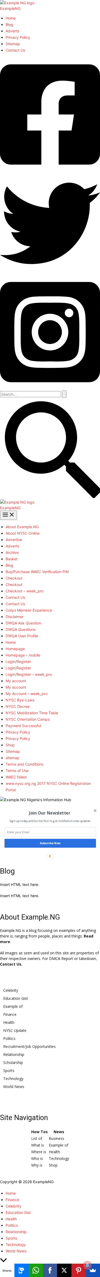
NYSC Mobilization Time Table (32, 713)
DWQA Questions (20, 629)
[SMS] (21, 1270)
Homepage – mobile (23, 655)
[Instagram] (50, 387)
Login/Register (18, 661)
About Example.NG (22, 526)
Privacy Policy (18, 37)
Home (11, 18)
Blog (9, 24)
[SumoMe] (93, 1270)
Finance (10, 1014)
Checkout (14, 578)
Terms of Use (17, 770)
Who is (37, 1158)
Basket (12, 559)
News (59, 1131)
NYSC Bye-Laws (20, 700)
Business (56, 1138)
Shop (10, 745)
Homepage (15, 648)
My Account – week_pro (26, 693)
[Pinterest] (78, 1270)
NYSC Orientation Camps (28, 719)
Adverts (12, 31)
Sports (8, 1070)
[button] (50, 496)
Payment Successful (23, 725)
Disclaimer (14, 616)
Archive (12, 552)
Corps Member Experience (29, 610)
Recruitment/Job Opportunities (29, 1046)
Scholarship (13, 1062)
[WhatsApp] (36, 1270)
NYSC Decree (18, 706)
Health (8, 1022)
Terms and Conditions (24, 764)
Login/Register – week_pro (29, 674)
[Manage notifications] (87, 1265)
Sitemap (13, 43)
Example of (13, 1006)
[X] (64, 1270)
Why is (36, 1165)
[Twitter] (50, 272)
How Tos (39, 1131)
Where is (38, 1151)
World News (13, 1086)
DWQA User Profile (22, 636)
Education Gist (15, 998)
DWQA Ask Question (23, 623)
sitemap (12, 757)
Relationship (13, 1054)
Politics (9, 1038)
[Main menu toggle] (8, 515)
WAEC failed (16, 777)
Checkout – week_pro (24, 591)
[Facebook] (50, 170)
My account (16, 680)
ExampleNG (10, 8)
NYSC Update (14, 1030)
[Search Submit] (64, 394)
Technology (13, 1078)
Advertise (14, 539)
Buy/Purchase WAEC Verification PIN (37, 571)
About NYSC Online (22, 533)
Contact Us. (11, 964)
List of (36, 1138)
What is (37, 1145)
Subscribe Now (50, 843)
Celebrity (10, 990)
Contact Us (15, 50)
